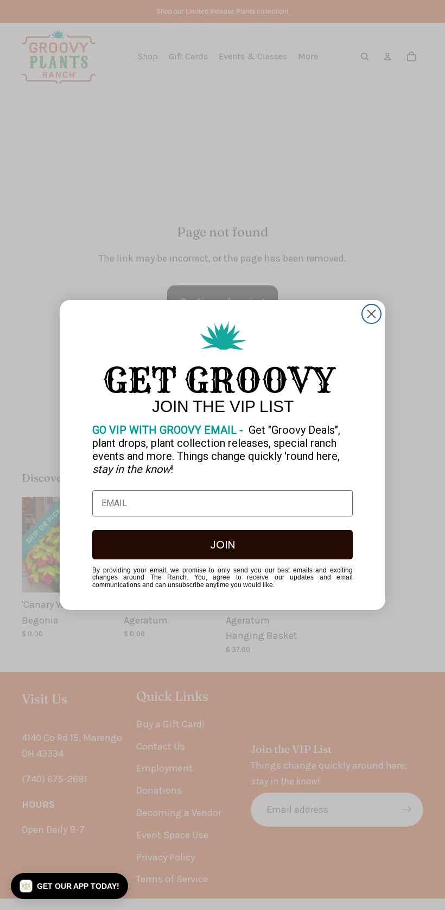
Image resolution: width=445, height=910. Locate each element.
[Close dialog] (371, 313)
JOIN (223, 544)
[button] (69, 886)
